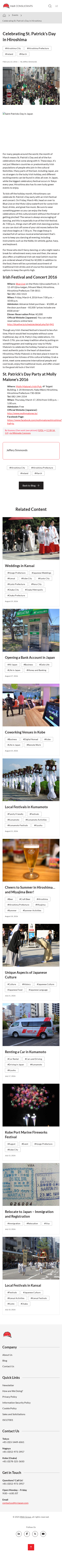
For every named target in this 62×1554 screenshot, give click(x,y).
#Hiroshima (42, 899)
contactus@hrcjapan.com (15, 1502)
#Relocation (32, 1223)
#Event (25, 1144)
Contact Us (8, 1366)
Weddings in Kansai (19, 566)
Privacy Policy (9, 1396)
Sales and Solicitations (13, 1414)
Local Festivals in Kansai (23, 1285)
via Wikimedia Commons (20, 433)
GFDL (41, 430)
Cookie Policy (9, 1408)
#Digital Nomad (30, 739)
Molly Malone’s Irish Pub (29, 386)
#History (26, 984)
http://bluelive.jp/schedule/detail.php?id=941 (30, 324)
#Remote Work (34, 745)
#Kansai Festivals (39, 1298)
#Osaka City (13, 589)
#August (11, 1144)
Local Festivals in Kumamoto (26, 807)
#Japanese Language (38, 989)
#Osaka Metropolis (34, 589)
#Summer (12, 910)
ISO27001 (7, 1419)
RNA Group (25, 1517)
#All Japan (12, 664)
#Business (28, 664)
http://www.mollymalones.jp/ (22, 413)
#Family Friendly (15, 814)
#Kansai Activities (16, 1298)
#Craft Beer (24, 899)
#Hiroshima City (13, 48)
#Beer (10, 899)
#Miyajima (40, 904)
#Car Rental (13, 1059)
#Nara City (36, 584)
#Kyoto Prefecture (16, 584)
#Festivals (34, 814)
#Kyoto (11, 1303)
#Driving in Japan (16, 1064)
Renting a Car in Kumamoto (25, 1052)
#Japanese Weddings (41, 573)
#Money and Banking (36, 670)
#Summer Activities (32, 910)
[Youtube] (43, 1534)
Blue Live (20, 283)
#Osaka (24, 1303)
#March (23, 54)
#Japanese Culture (45, 984)
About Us (7, 1354)
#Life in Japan (14, 670)
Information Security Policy (16, 1402)
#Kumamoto (13, 819)
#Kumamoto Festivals (18, 825)
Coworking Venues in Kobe (25, 732)
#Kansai (11, 578)
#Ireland (9, 54)
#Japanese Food (15, 989)
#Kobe (47, 739)
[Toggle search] (50, 6)
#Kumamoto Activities (36, 819)
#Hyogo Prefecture (16, 573)
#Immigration (14, 1223)
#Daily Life (44, 664)
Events (15, 15)
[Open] (57, 6)
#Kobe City (26, 578)
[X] (35, 1534)
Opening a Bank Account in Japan (30, 657)
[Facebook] (27, 1534)
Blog (4, 1360)
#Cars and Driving (33, 1059)
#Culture (12, 984)
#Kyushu (38, 825)
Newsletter (8, 1385)
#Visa (47, 1223)
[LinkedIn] (19, 1534)
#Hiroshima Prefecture (38, 48)
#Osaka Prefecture (16, 595)
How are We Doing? (12, 1391)
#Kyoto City (44, 578)
